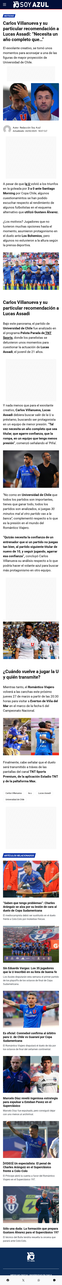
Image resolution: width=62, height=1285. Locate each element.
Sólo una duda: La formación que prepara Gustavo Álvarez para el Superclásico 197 (31, 1230)
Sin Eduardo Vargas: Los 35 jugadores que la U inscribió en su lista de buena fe (30, 970)
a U (28, 184)
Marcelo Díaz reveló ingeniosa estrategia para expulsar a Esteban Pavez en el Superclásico (30, 1102)
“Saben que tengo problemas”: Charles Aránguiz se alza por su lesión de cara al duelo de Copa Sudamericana (30, 906)
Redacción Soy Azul (30, 127)
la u (30, 793)
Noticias (9, 16)
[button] (4, 4)
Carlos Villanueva (14, 793)
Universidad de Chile (15, 799)
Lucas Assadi (44, 793)
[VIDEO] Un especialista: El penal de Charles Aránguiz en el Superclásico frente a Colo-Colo (27, 1167)
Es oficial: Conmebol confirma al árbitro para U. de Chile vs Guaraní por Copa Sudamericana (29, 1037)
